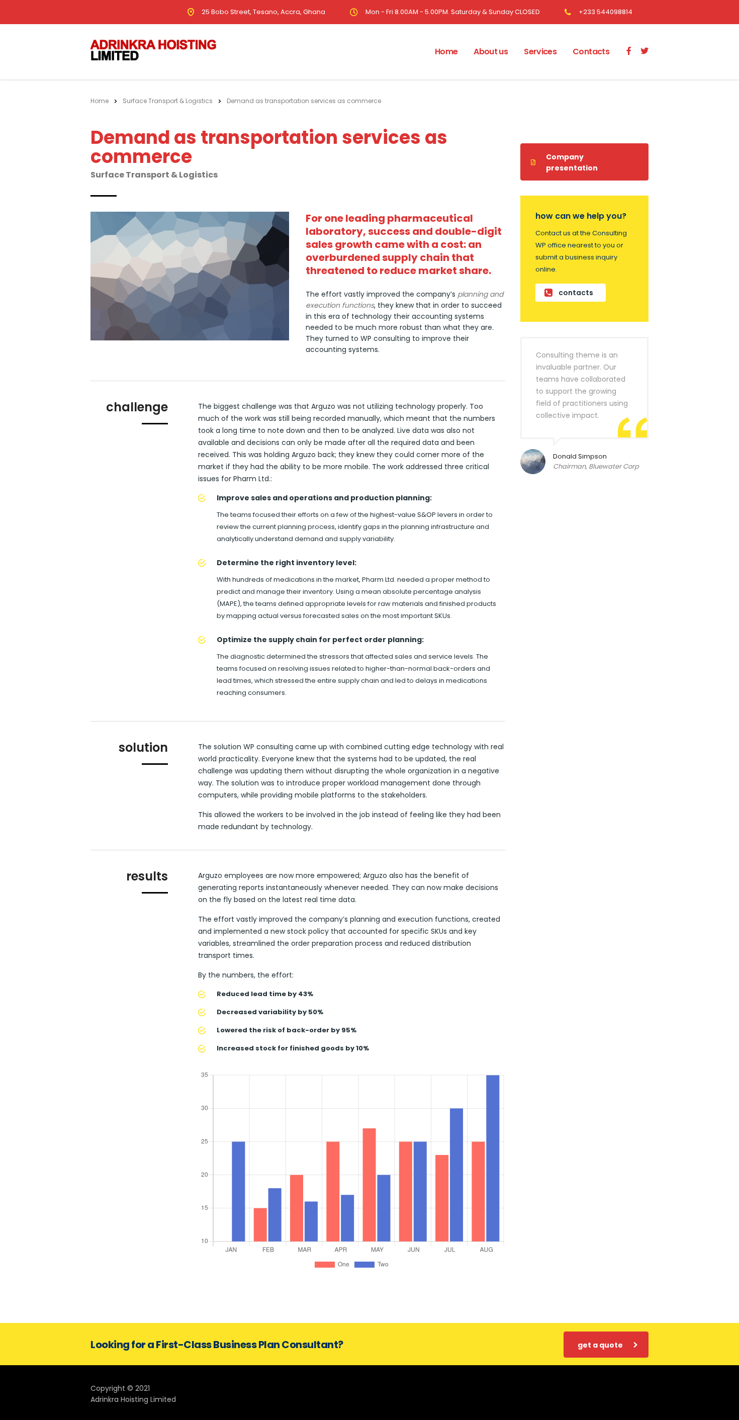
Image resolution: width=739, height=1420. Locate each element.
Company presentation (572, 162)
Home (446, 51)
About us (491, 51)
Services (540, 51)
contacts (576, 293)
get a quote (600, 1345)
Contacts (591, 51)
